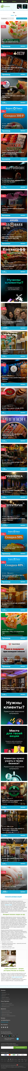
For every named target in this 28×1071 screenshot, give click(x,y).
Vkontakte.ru (3, 1027)
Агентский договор (6, 1011)
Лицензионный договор (7, 1012)
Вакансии (4, 995)
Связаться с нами (4, 1022)
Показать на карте (21, 18)
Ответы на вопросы (6, 999)
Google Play (12, 1036)
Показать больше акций (13, 897)
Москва (14, 1)
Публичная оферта (6, 1014)
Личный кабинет (26, 1)
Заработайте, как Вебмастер (8, 1005)
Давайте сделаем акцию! (7, 1003)
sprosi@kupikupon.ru (5, 1020)
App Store (4, 1036)
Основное (4, 992)
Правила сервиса (5, 997)
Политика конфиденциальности (8, 1015)
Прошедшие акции (6, 1006)
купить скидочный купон (17, 977)
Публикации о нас (5, 994)
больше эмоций (8, 904)
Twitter (5, 1027)
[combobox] (7, 18)
